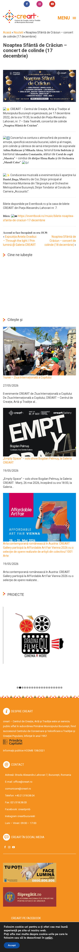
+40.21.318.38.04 (24, 795)
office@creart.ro (22, 781)
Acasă (7, 32)
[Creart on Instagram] (9, 847)
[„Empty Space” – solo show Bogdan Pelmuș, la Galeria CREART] (39, 432)
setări (48, 938)
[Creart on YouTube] (13, 847)
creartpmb (24, 809)
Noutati (18, 32)
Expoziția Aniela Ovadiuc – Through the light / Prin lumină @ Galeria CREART (19, 240)
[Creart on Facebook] (5, 847)
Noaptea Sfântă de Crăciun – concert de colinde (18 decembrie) (60, 240)
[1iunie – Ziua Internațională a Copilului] (39, 351)
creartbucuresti (26, 816)
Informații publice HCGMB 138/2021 (24, 750)
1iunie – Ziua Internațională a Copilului (27, 377)
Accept (12, 945)
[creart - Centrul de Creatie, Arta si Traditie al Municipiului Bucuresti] (20, 16)
